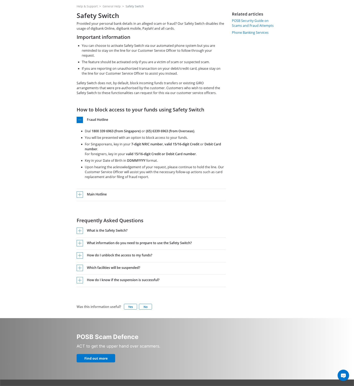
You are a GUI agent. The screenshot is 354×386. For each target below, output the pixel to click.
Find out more (96, 358)
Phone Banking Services (250, 32)
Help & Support (87, 6)
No (146, 307)
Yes (130, 307)
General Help (112, 6)
